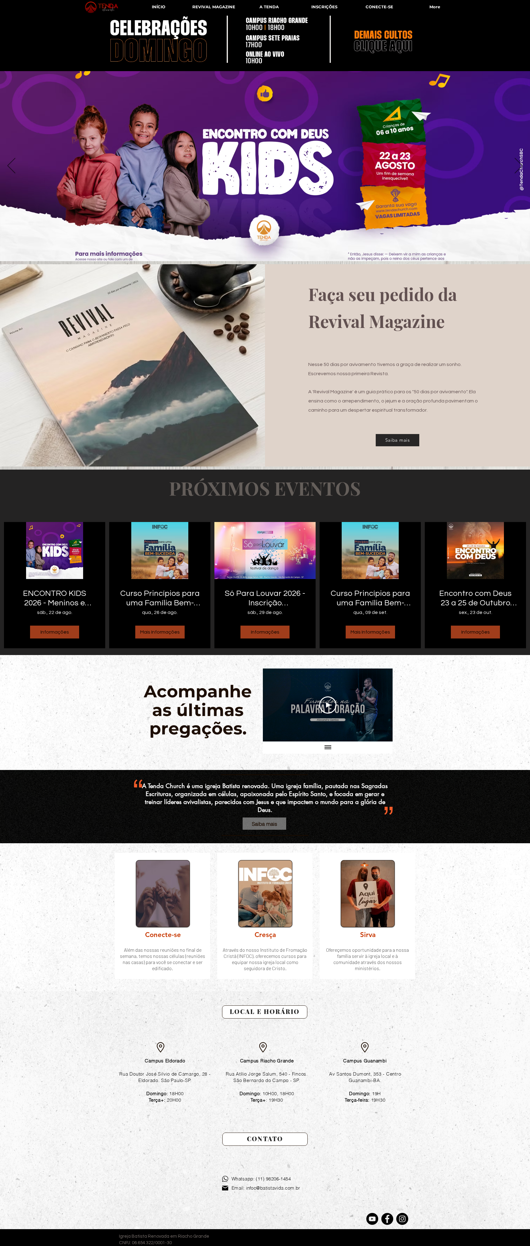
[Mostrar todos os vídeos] (328, 747)
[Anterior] (11, 166)
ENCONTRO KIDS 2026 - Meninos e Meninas (54, 598)
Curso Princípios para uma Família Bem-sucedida (160, 598)
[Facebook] (387, 1219)
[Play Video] (327, 705)
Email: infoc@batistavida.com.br (266, 1188)
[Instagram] (402, 1219)
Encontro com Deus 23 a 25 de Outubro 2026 (475, 598)
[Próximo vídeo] (379, 705)
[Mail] (225, 1188)
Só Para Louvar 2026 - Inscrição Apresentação (265, 598)
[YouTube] (372, 1219)
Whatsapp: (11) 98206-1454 (261, 1179)
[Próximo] (519, 166)
